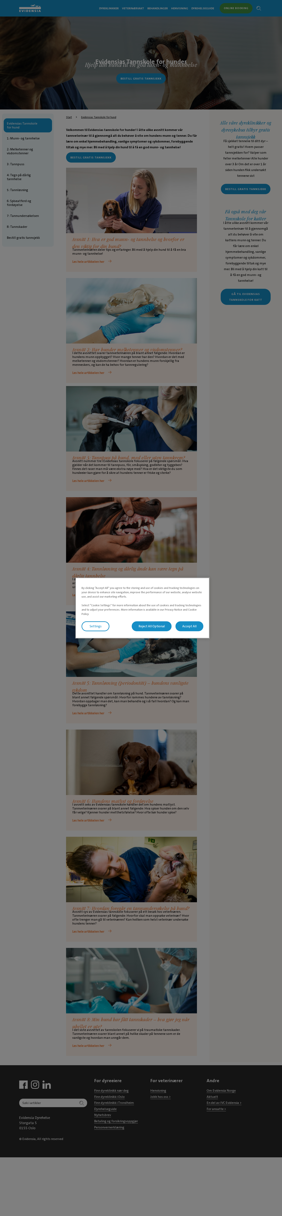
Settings (96, 626)
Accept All (189, 626)
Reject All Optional (152, 626)
